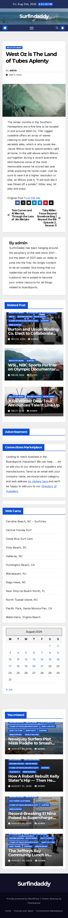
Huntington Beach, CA (20, 565)
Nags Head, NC (16, 582)
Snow (11, 317)
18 (18, 666)
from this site (32, 198)
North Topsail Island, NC (22, 599)
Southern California (19, 801)
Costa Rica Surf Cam (19, 538)
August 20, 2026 (22, 860)
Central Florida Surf (19, 530)
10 (10, 659)
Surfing (45, 321)
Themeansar (33, 903)
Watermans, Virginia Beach (23, 617)
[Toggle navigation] (31, 28)
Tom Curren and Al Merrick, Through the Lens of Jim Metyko (23, 215)
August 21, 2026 (21, 749)
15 (50, 659)
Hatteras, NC (14, 556)
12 (26, 659)
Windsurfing (15, 325)
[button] (57, 28)
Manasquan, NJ (16, 573)
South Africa (47, 722)
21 (42, 666)
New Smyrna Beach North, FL (25, 591)
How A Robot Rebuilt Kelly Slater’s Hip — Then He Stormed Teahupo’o (33, 780)
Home (8, 910)
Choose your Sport (23, 910)
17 (10, 666)
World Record (32, 735)
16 (58, 659)
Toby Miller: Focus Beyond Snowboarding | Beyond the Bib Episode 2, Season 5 (47, 218)
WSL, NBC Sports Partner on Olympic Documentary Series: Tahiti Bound (33, 369)
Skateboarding (49, 313)
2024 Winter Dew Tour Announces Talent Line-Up (34, 403)
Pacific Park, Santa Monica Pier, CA (29, 608)
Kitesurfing (32, 313)
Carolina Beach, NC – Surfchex (26, 521)
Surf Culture (15, 731)
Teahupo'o (14, 772)
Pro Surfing (15, 760)
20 (33, 666)
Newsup (54, 898)
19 (26, 666)
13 (34, 659)
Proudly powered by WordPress (23, 898)
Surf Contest (48, 726)
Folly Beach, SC (16, 547)
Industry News (14, 48)
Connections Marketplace (49, 910)
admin (13, 70)
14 (41, 659)
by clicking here (38, 481)
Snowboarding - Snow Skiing (31, 317)
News (26, 834)
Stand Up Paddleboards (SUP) (23, 321)
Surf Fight (31, 731)
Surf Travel (15, 846)
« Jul (9, 689)
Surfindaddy (34, 16)
